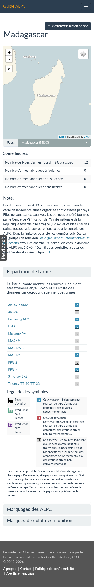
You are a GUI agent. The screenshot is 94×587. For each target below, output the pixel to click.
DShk (12, 326)
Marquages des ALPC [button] (29, 509)
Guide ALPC (14, 6)
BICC (87, 136)
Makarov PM (17, 333)
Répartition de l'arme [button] (29, 271)
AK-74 (13, 312)
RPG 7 (12, 369)
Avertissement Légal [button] (20, 573)
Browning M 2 (18, 319)
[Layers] (83, 54)
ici (48, 252)
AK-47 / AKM (18, 305)
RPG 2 (12, 362)
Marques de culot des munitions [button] (41, 520)
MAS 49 (14, 341)
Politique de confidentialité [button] (54, 569)
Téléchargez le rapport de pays (69, 26)
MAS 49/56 (16, 348)
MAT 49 (14, 355)
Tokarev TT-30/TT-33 (24, 383)
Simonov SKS (17, 376)
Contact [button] (25, 569)
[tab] (47, 272)
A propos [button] (9, 569)
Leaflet (62, 136)
